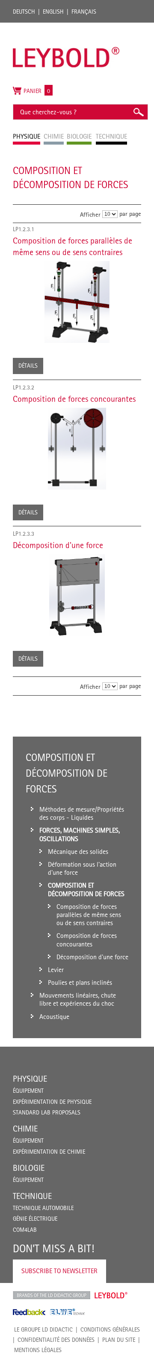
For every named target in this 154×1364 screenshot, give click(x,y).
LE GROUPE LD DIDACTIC (43, 1329)
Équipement (28, 1090)
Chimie (25, 1128)
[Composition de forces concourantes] (77, 449)
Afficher (90, 214)
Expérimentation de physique (52, 1101)
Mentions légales (38, 1350)
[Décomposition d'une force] (77, 595)
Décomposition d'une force (58, 545)
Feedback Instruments (29, 1312)
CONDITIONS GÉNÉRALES (110, 1329)
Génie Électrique (35, 1218)
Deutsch (24, 11)
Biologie (28, 1168)
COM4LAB (25, 1229)
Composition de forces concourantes (74, 399)
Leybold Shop (111, 1295)
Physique (30, 1079)
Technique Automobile (43, 1207)
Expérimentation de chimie (49, 1151)
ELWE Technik (67, 1312)
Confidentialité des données (56, 1339)
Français (83, 11)
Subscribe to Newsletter (59, 1271)
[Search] (138, 112)
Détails (28, 365)
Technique (32, 1196)
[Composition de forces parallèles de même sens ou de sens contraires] (77, 302)
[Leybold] (66, 26)
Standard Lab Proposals (46, 1112)
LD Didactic (51, 1295)
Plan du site (118, 1339)
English (53, 11)
